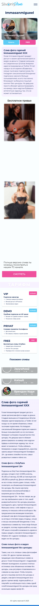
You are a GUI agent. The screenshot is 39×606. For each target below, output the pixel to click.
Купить (11, 42)
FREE (28, 42)
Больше (33, 293)
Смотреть (19, 274)
